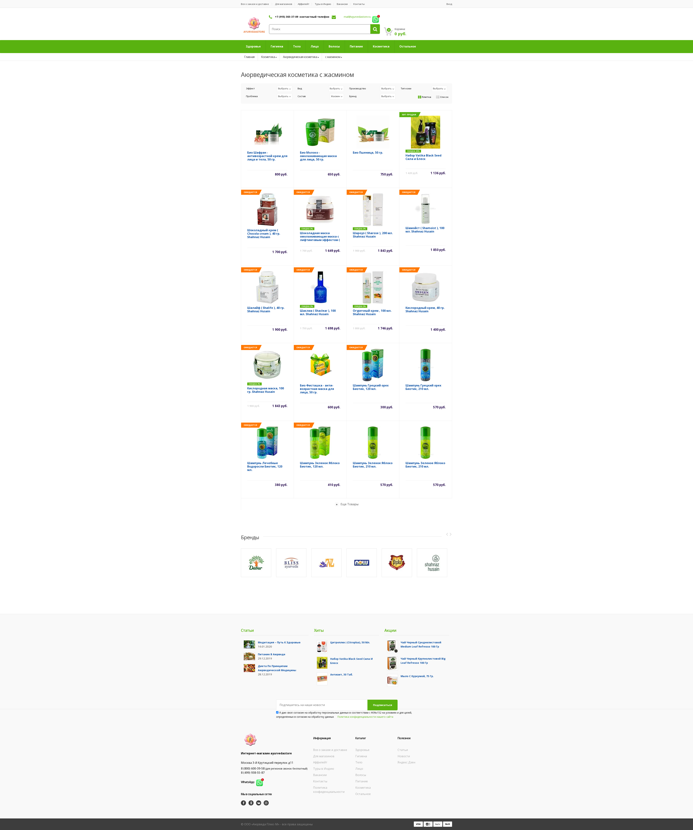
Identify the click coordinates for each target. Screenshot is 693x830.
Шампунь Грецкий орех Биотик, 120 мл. (371, 387)
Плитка (426, 97)
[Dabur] (256, 562)
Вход (449, 4)
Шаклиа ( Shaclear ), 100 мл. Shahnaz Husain (318, 312)
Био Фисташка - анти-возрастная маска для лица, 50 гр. (317, 389)
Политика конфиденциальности (329, 790)
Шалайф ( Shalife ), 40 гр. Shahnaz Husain (265, 309)
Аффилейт (303, 4)
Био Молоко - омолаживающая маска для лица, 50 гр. (318, 156)
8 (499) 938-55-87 (253, 773)
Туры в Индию (323, 4)
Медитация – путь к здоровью (279, 642)
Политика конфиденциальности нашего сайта (365, 716)
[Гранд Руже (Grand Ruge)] (397, 562)
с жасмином (332, 57)
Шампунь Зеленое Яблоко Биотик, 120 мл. (320, 464)
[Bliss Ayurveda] (291, 562)
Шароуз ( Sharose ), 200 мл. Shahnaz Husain (373, 234)
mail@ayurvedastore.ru (357, 16)
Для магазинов (283, 4)
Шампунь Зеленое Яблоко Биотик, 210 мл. (373, 464)
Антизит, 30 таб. (341, 674)
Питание (361, 781)
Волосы (360, 775)
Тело (358, 762)
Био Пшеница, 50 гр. (368, 153)
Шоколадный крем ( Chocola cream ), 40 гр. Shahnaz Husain (263, 234)
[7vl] (326, 562)
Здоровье (362, 750)
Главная (249, 57)
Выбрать (283, 88)
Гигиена (361, 756)
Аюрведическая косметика (300, 57)
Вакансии (342, 4)
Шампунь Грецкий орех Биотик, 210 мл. (423, 387)
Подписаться (382, 705)
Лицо (359, 769)
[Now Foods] (361, 562)
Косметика (268, 57)
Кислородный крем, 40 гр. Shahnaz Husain (425, 309)
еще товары (349, 504)
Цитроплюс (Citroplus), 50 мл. (350, 642)
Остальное (363, 794)
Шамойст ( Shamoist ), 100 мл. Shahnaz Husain (425, 229)
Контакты (359, 4)
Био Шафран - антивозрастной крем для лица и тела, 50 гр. (267, 156)
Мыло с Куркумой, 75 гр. (417, 676)
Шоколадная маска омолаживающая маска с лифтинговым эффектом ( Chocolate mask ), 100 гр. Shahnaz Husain (320, 236)
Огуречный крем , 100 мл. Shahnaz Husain (372, 312)
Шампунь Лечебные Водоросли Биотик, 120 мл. (264, 466)
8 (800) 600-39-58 (253, 768)
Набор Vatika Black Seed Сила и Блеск (423, 157)
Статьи (403, 750)
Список (443, 97)
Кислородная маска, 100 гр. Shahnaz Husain (265, 390)
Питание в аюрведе (271, 654)
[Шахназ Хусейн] (432, 562)
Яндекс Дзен (406, 762)
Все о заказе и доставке (255, 4)
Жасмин (335, 96)
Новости (404, 756)
